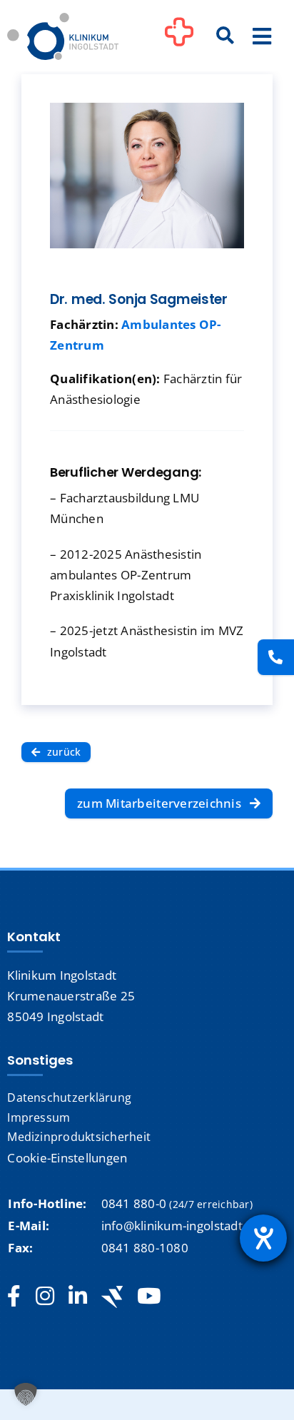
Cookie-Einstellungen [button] (67, 1158)
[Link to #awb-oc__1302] (179, 38)
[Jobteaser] (112, 1297)
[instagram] (45, 1296)
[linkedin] (78, 1296)
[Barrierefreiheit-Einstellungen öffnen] (263, 1238)
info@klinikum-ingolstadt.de (180, 1225)
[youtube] (149, 1296)
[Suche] (225, 36)
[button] (25, 1394)
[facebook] (14, 1296)
